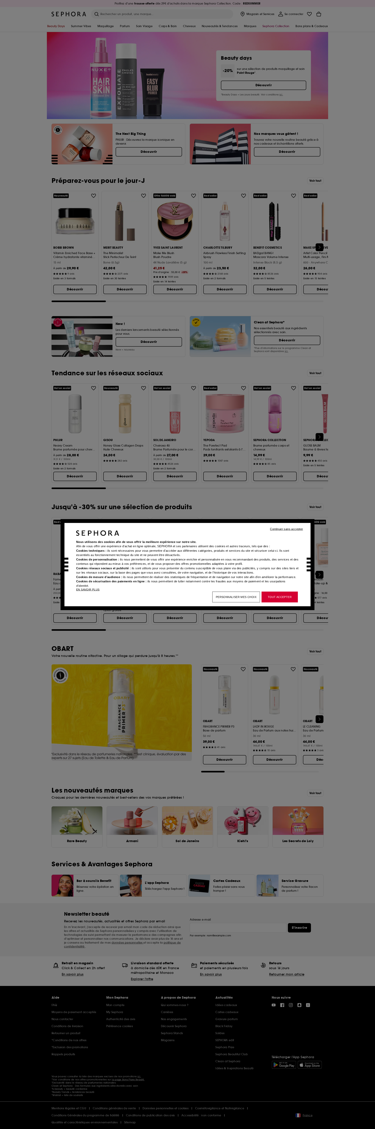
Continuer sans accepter (286, 528)
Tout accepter (280, 596)
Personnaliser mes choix (236, 596)
